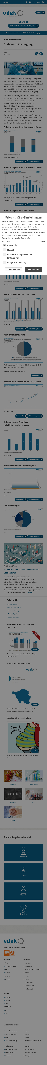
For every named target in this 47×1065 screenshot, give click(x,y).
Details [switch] (42, 241)
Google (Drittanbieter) (16, 263)
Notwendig (12, 245)
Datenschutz (25, 238)
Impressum (6, 241)
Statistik (10, 250)
